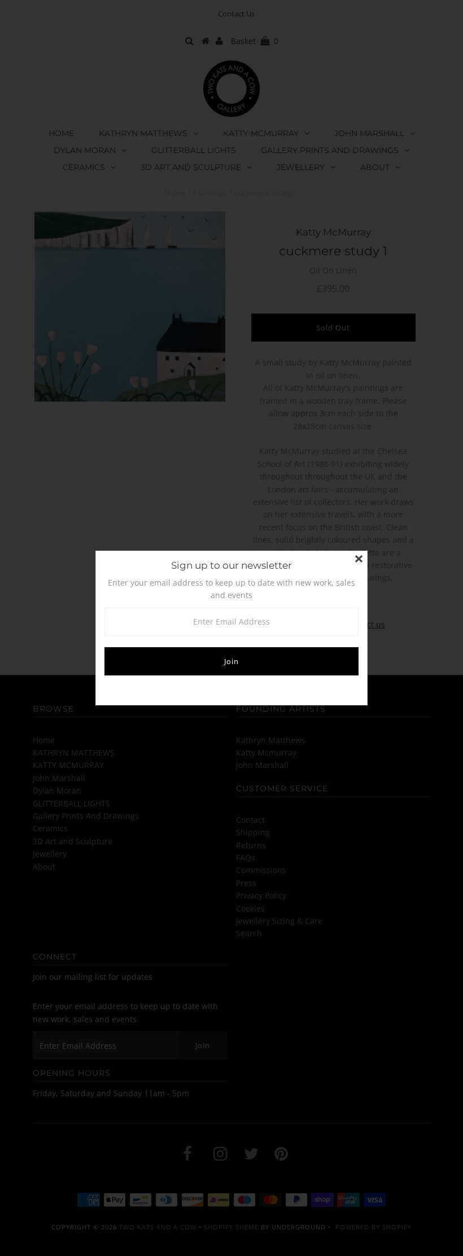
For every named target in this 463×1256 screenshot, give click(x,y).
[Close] (358, 559)
